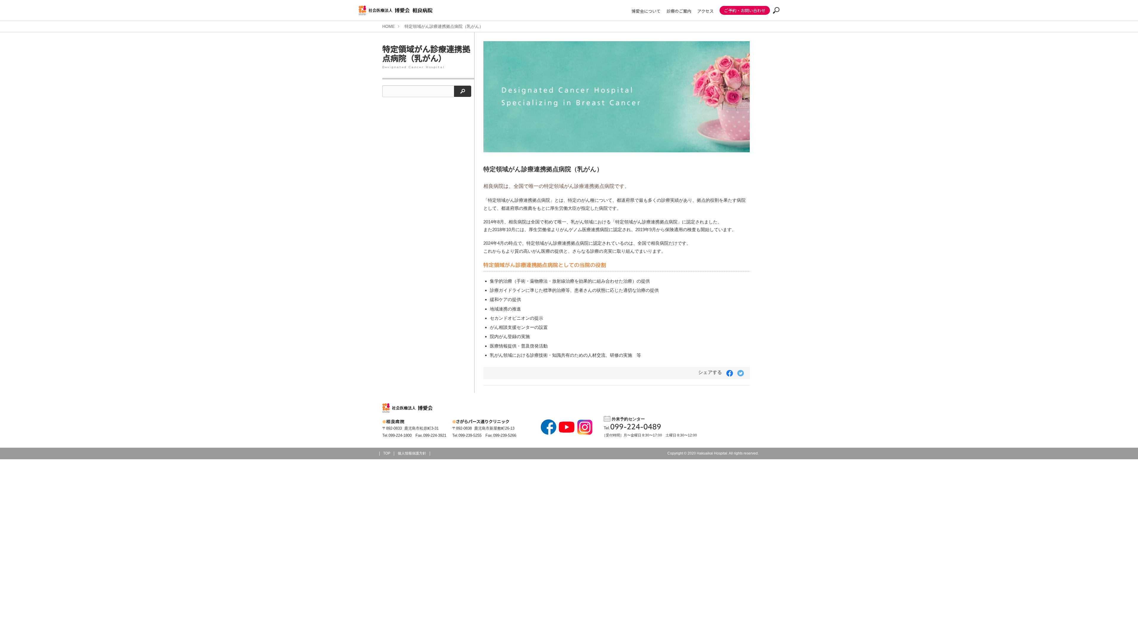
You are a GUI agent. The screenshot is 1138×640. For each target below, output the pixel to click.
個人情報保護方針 (412, 453)
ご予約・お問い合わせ (744, 10)
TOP (386, 453)
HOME (388, 26)
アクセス (705, 11)
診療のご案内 (679, 11)
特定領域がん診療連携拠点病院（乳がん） (444, 26)
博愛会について (646, 11)
